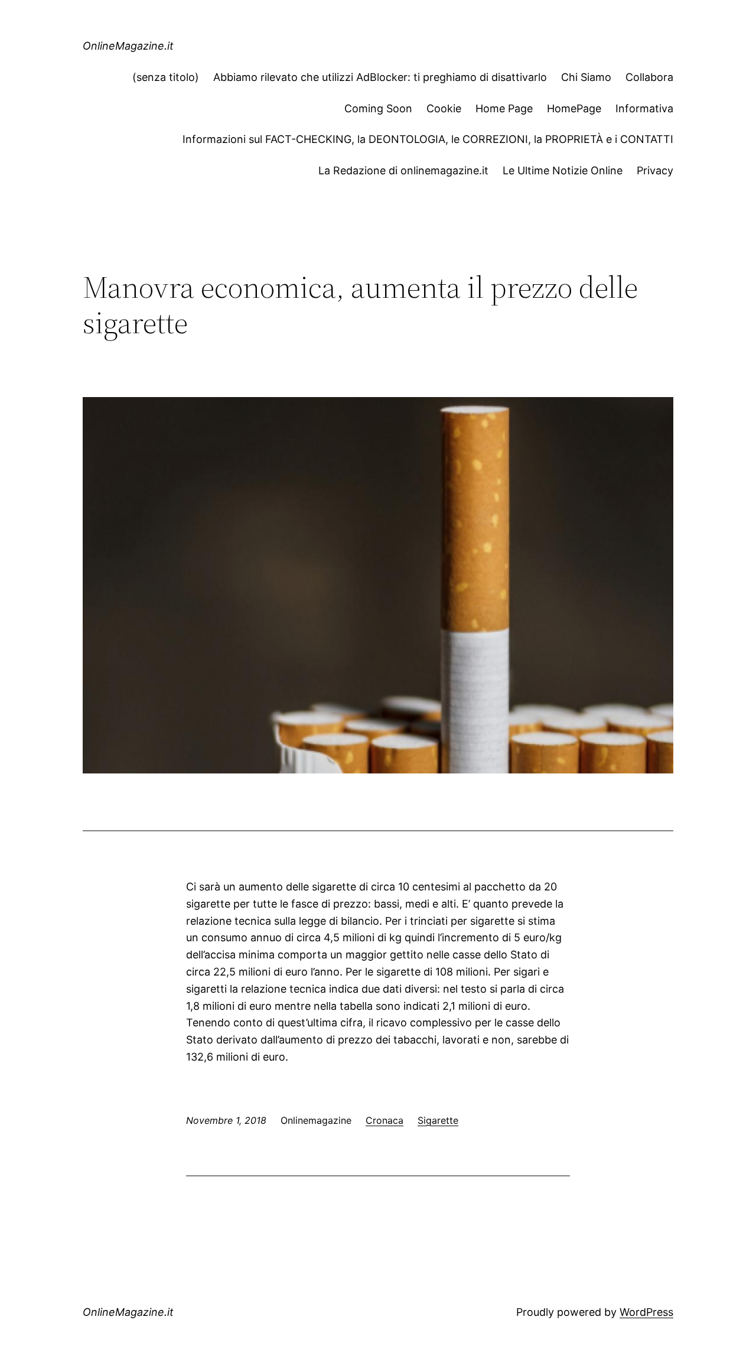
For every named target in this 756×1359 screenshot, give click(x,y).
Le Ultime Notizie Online (563, 170)
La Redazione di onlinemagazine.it (403, 170)
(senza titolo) (165, 77)
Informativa (644, 108)
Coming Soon (378, 108)
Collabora (649, 77)
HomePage (574, 108)
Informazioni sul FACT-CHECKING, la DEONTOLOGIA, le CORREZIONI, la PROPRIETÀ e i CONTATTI (428, 139)
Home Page (504, 108)
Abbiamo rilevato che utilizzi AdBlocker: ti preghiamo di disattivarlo (380, 77)
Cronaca (384, 1120)
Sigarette (438, 1120)
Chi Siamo (586, 77)
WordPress (646, 1312)
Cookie (443, 108)
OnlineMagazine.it (128, 46)
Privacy (655, 170)
